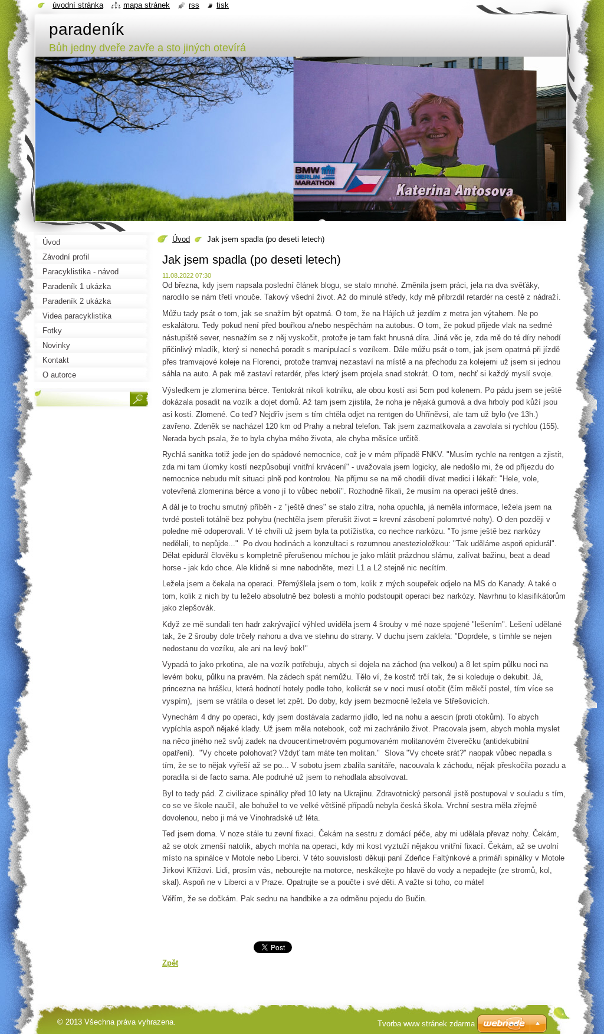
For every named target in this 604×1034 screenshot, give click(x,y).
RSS (194, 5)
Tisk (222, 5)
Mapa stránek (146, 5)
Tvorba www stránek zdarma (426, 1023)
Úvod (181, 239)
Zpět (170, 962)
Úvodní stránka (77, 5)
